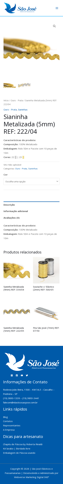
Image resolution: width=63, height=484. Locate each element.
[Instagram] (12, 375)
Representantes (11, 425)
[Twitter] (27, 375)
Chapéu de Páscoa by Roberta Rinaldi (22, 444)
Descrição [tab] (9, 204)
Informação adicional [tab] (16, 211)
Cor (6, 174)
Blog (5, 417)
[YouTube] (22, 375)
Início (6, 100)
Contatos (8, 421)
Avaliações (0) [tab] (12, 217)
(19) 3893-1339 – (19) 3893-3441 (21, 398)
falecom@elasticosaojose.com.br (20, 402)
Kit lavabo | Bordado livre (16, 448)
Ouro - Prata (17, 100)
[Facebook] (17, 375)
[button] (54, 26)
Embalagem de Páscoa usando (19, 452)
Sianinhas (23, 109)
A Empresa (9, 429)
